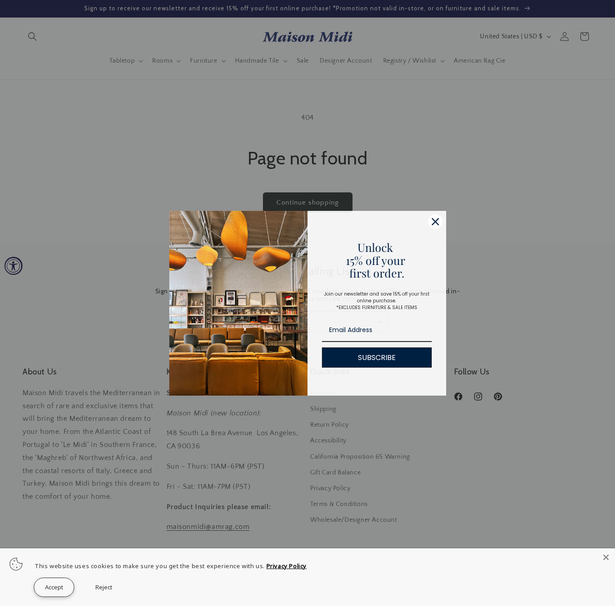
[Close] (605, 557)
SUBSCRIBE (377, 357)
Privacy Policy (287, 566)
